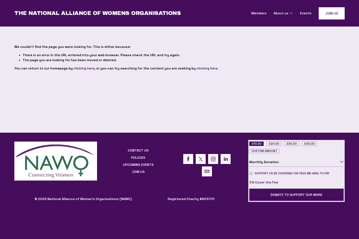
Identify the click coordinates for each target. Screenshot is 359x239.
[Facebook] (188, 159)
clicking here (84, 68)
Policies (138, 157)
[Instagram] (213, 159)
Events (305, 13)
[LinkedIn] (226, 159)
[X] (201, 159)
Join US (331, 13)
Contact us (138, 150)
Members (259, 13)
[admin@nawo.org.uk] (207, 171)
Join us (138, 172)
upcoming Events (138, 165)
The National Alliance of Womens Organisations (97, 13)
